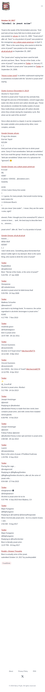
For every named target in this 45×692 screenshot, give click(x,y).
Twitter (28, 63)
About (11, 671)
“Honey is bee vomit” (9, 76)
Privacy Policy (23, 671)
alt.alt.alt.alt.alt (6, 51)
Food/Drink (6, 563)
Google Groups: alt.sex (10, 133)
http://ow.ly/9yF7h (28, 351)
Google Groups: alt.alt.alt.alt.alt (13, 236)
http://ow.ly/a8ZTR (33, 369)
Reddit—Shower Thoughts (11, 551)
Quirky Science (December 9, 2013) (15, 91)
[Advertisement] (22, 589)
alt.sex (15, 36)
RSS (34, 671)
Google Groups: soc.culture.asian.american (18, 167)
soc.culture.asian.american (23, 42)
